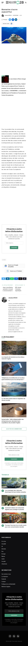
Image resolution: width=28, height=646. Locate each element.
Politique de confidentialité (8, 584)
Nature (3, 556)
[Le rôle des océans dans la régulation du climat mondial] (14, 389)
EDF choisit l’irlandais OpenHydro (18, 289)
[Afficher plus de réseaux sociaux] (19, 19)
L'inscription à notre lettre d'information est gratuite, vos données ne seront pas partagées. (14, 464)
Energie (4, 554)
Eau (2, 551)
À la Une (4, 541)
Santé (3, 559)
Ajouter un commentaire (14, 428)
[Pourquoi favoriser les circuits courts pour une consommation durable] (14, 517)
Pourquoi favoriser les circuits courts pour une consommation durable (15, 526)
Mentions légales (6, 586)
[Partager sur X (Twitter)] (10, 19)
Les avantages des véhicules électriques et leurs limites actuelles (15, 491)
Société (4, 561)
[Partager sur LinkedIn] (16, 19)
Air (2, 546)
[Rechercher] (25, 2)
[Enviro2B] (15, 2)
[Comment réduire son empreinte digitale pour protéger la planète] (14, 500)
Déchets (4, 549)
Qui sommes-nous (6, 574)
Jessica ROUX (8, 15)
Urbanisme (4, 564)
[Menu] (3, 2)
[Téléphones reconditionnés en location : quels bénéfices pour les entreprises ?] (14, 369)
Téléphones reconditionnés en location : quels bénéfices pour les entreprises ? (13, 378)
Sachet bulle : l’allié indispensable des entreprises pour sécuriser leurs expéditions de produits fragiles (13, 421)
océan (4, 259)
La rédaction (5, 576)
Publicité (4, 579)
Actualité (4, 544)
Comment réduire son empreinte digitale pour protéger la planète (14, 508)
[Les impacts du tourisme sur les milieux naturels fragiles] (14, 348)
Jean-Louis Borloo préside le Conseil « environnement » (8, 289)
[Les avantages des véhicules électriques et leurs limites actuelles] (14, 483)
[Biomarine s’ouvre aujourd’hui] (14, 35)
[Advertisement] (14, 61)
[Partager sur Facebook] (13, 19)
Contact (4, 581)
